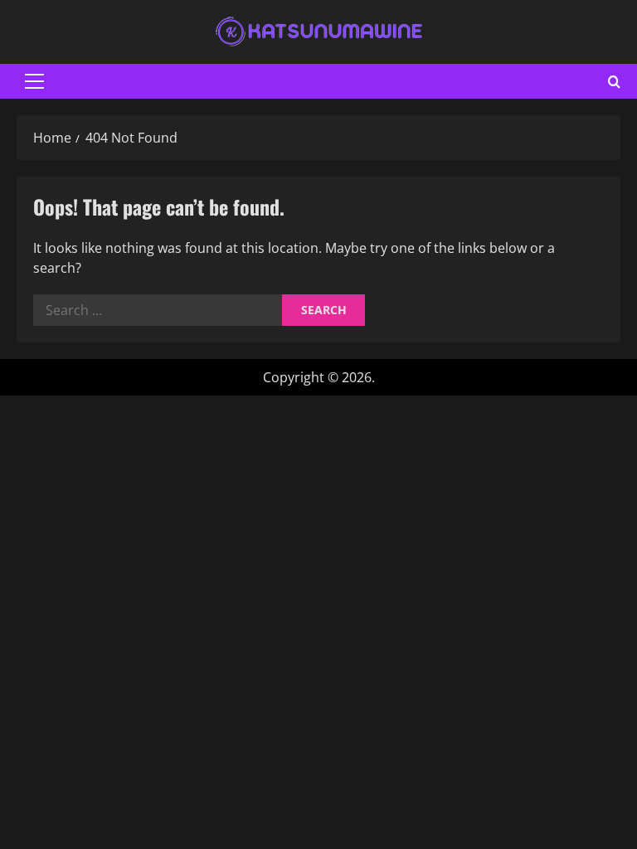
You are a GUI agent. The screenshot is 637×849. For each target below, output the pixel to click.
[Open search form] (614, 81)
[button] (34, 81)
